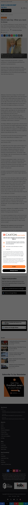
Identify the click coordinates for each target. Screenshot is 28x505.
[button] (14, 249)
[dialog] (14, 252)
